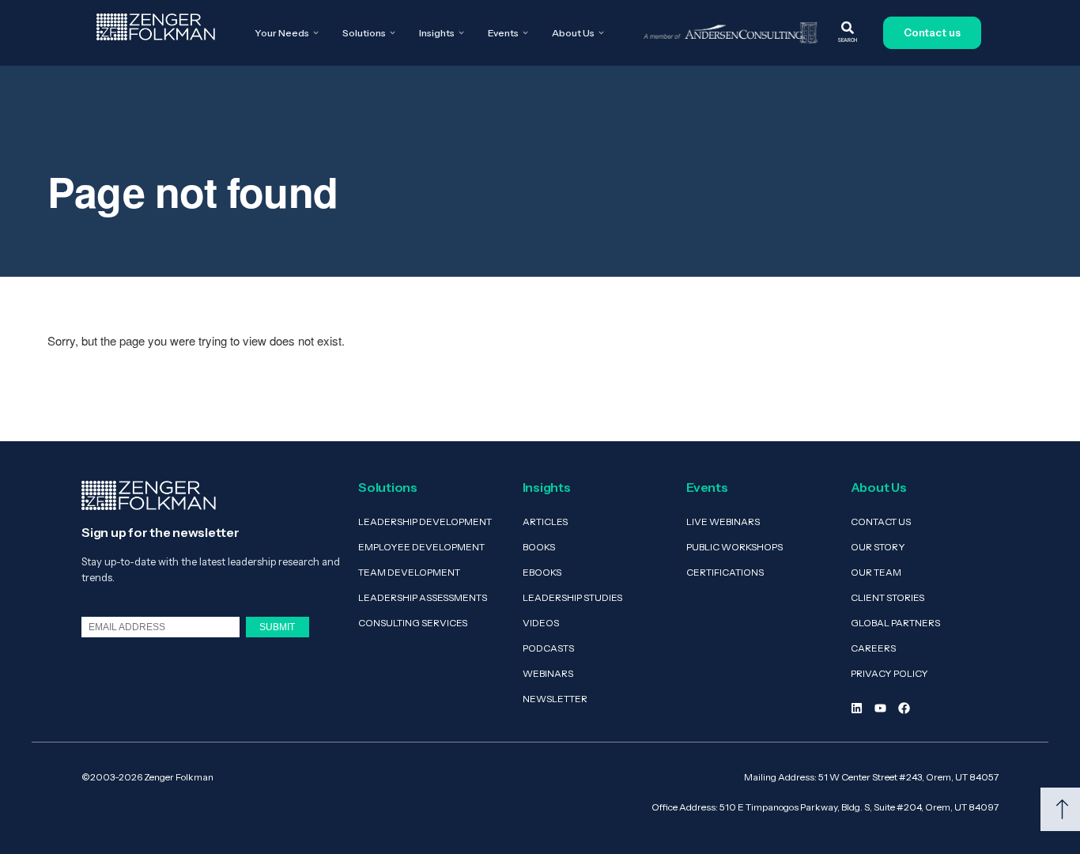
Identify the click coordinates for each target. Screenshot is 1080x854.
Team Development (409, 572)
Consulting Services (412, 623)
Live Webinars (723, 521)
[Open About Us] (601, 33)
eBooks (542, 572)
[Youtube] (880, 708)
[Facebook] (904, 708)
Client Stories (887, 597)
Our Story (878, 547)
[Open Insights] (461, 33)
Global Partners (895, 623)
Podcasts (548, 648)
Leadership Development (425, 521)
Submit (277, 627)
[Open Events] (525, 33)
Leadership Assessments (422, 597)
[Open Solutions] (392, 33)
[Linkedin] (857, 708)
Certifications (725, 572)
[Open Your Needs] (316, 33)
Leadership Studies (572, 597)
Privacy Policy (889, 673)
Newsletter (555, 699)
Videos (541, 623)
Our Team (876, 572)
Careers (873, 648)
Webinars (548, 673)
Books (539, 547)
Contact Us (881, 521)
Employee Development (421, 547)
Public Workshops (734, 547)
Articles (545, 521)
